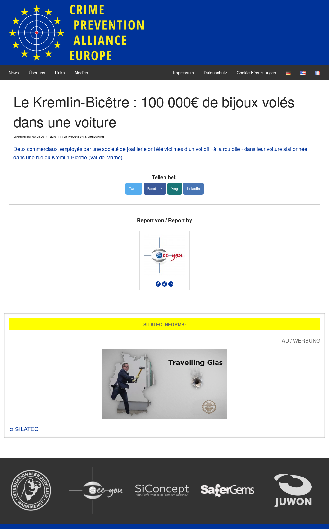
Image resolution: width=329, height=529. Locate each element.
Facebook (154, 188)
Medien (81, 73)
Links (60, 73)
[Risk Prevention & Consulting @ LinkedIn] (170, 283)
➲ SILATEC (24, 428)
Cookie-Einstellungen (256, 73)
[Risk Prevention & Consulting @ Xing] (164, 283)
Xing (174, 188)
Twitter (133, 188)
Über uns (37, 73)
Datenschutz (215, 73)
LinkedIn (193, 188)
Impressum (183, 73)
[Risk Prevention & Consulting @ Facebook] (158, 283)
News (14, 73)
